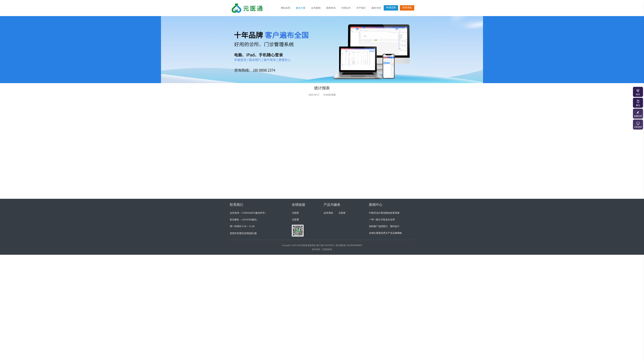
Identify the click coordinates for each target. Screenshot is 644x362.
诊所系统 (328, 213)
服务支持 (376, 8)
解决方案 (300, 8)
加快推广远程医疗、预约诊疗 (384, 226)
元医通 (295, 219)
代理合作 (346, 8)
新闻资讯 (331, 8)
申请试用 (391, 7)
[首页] (251, 8)
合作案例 (315, 8)
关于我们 (361, 8)
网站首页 (285, 8)
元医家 (295, 213)
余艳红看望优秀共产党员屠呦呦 (385, 233)
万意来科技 (327, 249)
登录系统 (407, 7)
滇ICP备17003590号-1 (325, 245)
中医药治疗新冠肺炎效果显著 (384, 213)
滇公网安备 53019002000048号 (349, 245)
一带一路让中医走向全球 (382, 219)
